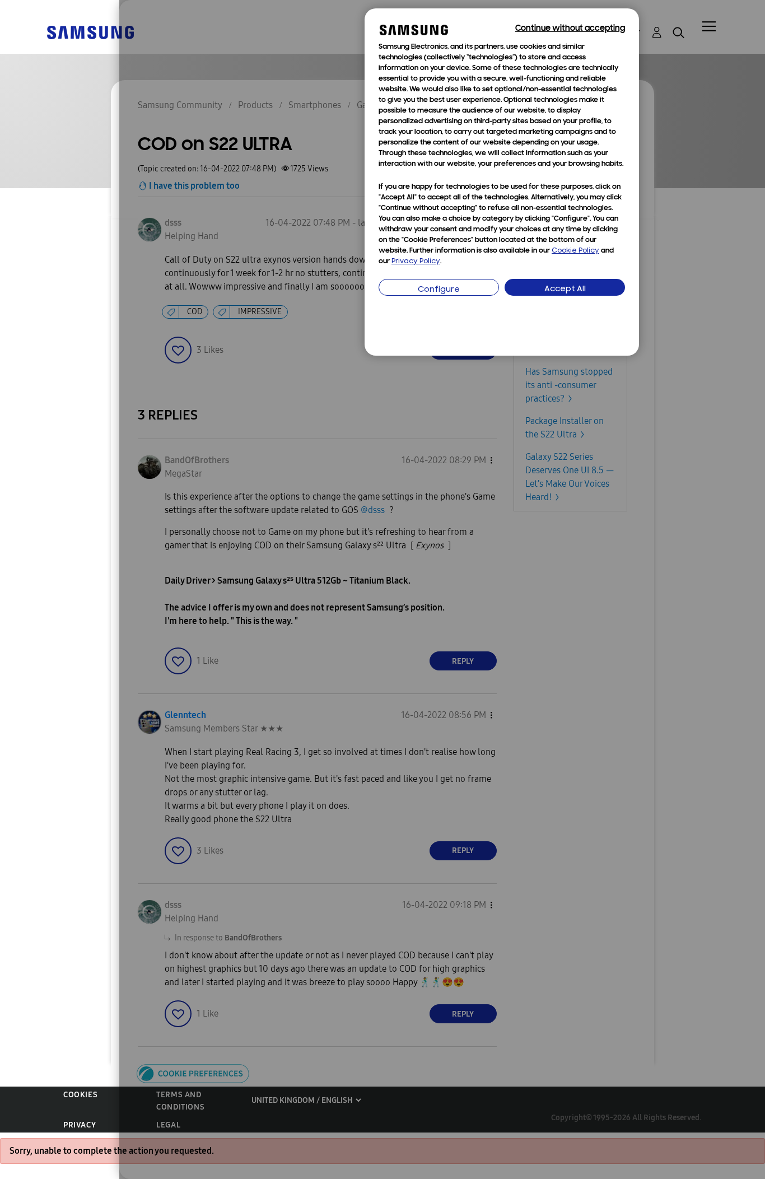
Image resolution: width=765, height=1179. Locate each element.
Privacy (79, 1125)
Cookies (80, 1094)
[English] (90, 31)
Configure (439, 290)
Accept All (565, 289)
